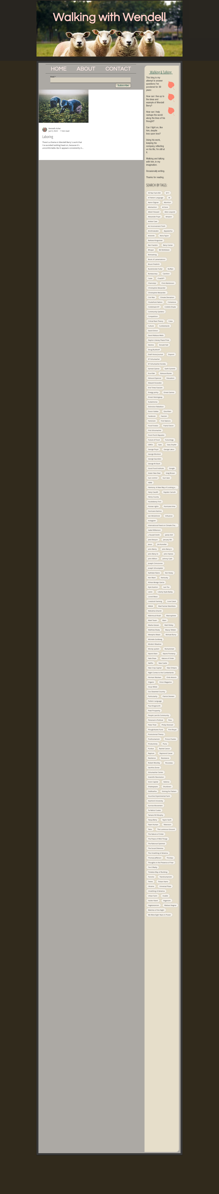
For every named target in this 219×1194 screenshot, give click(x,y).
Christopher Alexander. (157, 292)
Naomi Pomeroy (169, 653)
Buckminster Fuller (155, 269)
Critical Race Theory (155, 321)
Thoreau (170, 858)
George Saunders (154, 459)
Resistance (165, 758)
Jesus (150, 544)
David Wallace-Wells (155, 335)
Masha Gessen (153, 625)
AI (169, 198)
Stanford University (155, 801)
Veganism (167, 900)
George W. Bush (154, 463)
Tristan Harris (163, 881)
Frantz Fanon (168, 425)
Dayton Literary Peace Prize (158, 340)
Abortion (167, 202)
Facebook (152, 416)
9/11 (167, 193)
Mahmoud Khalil (154, 615)
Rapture (151, 753)
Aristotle (151, 235)
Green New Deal (154, 473)
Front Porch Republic (156, 435)
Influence (168, 516)
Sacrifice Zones (153, 767)
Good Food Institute (156, 468)
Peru (170, 720)
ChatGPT (161, 278)
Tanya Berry (152, 820)
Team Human (153, 824)
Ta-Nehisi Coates (154, 810)
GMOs (150, 444)
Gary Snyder (171, 444)
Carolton (166, 273)
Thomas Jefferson (154, 858)
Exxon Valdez (153, 411)
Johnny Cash (167, 558)
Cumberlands (164, 326)
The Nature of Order (156, 834)
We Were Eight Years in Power (159, 915)
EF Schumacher (154, 359)
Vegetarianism (153, 905)
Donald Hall (163, 345)
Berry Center (168, 245)
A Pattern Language (155, 198)
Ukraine (151, 886)
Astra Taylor (164, 235)
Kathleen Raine (154, 573)
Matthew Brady (154, 630)
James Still (169, 535)
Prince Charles (170, 739)
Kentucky (164, 577)
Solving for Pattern (169, 791)
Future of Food (154, 440)
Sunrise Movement (155, 805)
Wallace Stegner (170, 905)
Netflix (150, 663)
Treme (150, 881)
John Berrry (152, 549)
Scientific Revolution (156, 777)
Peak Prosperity (154, 710)
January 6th (167, 539)
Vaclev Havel (153, 900)
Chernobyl (152, 283)
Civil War (151, 297)
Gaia (160, 444)
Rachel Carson (164, 748)
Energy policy (153, 392)
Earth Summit (170, 368)
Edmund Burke (166, 373)
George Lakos (169, 449)
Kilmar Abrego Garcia (156, 582)
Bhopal (151, 250)
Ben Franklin (153, 245)
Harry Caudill (153, 492)
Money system (153, 649)
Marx (164, 620)
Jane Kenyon (153, 539)
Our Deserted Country (156, 691)
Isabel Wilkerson (154, 530)
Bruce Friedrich (154, 264)
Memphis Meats (154, 634)
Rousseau (169, 763)
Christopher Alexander (156, 288)
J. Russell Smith (154, 535)
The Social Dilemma (155, 848)
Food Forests (153, 425)
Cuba (170, 321)
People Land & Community (158, 715)
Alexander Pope (154, 216)
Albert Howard (153, 212)
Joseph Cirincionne (155, 563)
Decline (151, 345)
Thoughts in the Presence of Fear (160, 862)
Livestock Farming (155, 601)
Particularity (152, 696)
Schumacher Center (155, 772)
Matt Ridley (168, 625)
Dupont (171, 354)
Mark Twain (152, 620)
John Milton (152, 558)
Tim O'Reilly (152, 867)
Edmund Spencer (154, 378)
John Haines (168, 554)
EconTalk (151, 373)
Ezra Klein (167, 411)
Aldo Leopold (170, 212)
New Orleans (172, 668)
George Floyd (153, 449)
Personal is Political (155, 720)
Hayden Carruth (169, 492)
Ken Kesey (169, 573)
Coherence (172, 302)
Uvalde (165, 896)
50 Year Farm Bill (154, 193)
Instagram (152, 520)
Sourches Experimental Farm (159, 796)
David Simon (153, 330)
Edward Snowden (155, 383)
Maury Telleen (170, 630)
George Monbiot (154, 454)
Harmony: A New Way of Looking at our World (163, 487)
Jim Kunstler (162, 544)
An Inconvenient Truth (156, 226)
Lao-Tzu (166, 587)
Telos (150, 829)
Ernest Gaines (169, 392)
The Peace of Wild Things (157, 839)
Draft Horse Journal (155, 354)
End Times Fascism (155, 387)
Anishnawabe (153, 231)
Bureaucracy (152, 273)
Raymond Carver (166, 753)
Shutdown (167, 786)
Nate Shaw (152, 658)
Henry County (153, 497)
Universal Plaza (165, 886)
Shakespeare (153, 786)
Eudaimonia (152, 402)
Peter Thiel (152, 725)
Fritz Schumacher (154, 430)
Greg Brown (170, 473)
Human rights (153, 506)
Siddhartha (152, 791)
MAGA (150, 606)
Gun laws (166, 478)
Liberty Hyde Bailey (165, 592)
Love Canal (171, 601)
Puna (165, 744)
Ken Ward (152, 577)
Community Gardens (156, 311)
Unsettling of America (156, 891)
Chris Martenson (167, 283)
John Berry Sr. (153, 554)
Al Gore (165, 207)
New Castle (163, 663)
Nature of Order (168, 658)
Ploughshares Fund (155, 729)
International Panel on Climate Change (163, 525)
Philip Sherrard (167, 725)
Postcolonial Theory (155, 734)
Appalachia (168, 231)
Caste (150, 278)
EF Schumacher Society (157, 364)
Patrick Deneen (168, 696)
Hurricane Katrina (154, 511)
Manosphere (171, 615)
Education (170, 378)
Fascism (164, 416)
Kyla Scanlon (153, 587)
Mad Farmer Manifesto (167, 606)
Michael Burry (171, 634)
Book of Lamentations (156, 259)
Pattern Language (155, 701)
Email (52, 76)
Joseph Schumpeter (155, 568)
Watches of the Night (156, 910)
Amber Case (152, 221)
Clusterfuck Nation (155, 302)
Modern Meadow (154, 644)
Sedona (166, 782)
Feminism (152, 421)
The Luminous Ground (166, 829)
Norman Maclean (154, 677)
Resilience (152, 758)
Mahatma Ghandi (154, 611)
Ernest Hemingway (155, 397)
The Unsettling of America (158, 853)
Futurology (169, 440)
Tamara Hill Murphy (155, 815)
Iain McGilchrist (154, 516)
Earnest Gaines (153, 368)
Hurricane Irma (169, 506)
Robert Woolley (154, 763)
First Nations (166, 421)
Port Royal (172, 729)
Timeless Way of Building (157, 872)
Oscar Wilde (152, 687)
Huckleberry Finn (154, 501)
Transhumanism (166, 877)
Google (172, 468)
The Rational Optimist (156, 843)
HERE (150, 482)
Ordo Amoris (171, 677)
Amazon (169, 216)
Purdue (151, 748)
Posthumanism (154, 739)
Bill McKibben (164, 250)
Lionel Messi (153, 596)
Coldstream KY (153, 307)
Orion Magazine (165, 682)
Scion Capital (153, 782)
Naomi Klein (152, 653)
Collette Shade (170, 307)
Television (167, 824)
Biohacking (152, 254)
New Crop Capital (154, 668)
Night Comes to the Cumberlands (161, 672)
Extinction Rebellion (156, 406)
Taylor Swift (166, 820)
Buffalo (170, 269)
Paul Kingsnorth (154, 706)
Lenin (150, 592)
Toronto (151, 877)
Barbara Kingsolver (155, 240)
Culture (151, 326)
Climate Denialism (167, 297)
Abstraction (152, 207)
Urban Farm (152, 896)
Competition (153, 316)
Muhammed (169, 649)
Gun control (152, 478)
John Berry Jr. (167, 549)
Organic (151, 682)
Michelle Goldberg (155, 639)
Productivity (152, 744)
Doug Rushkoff (154, 349)
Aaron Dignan (153, 202)
